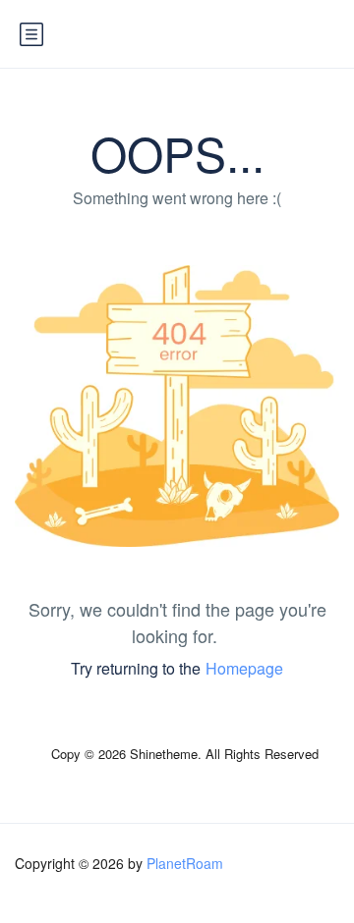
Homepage (244, 668)
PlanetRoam (185, 863)
